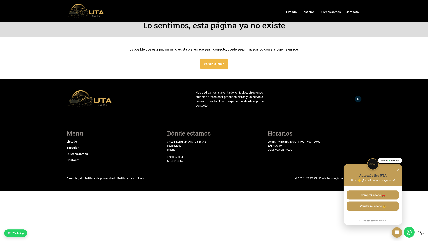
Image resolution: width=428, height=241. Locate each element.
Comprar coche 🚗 (373, 195)
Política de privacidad (99, 178)
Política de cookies (130, 178)
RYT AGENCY (380, 221)
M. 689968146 (175, 161)
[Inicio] (86, 11)
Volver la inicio (214, 64)
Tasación (308, 12)
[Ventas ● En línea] (397, 232)
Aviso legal (74, 178)
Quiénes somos (330, 12)
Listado (291, 12)
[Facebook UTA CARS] (358, 99)
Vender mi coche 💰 (373, 206)
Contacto (352, 12)
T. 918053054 (175, 157)
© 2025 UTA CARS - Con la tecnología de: (319, 178)
